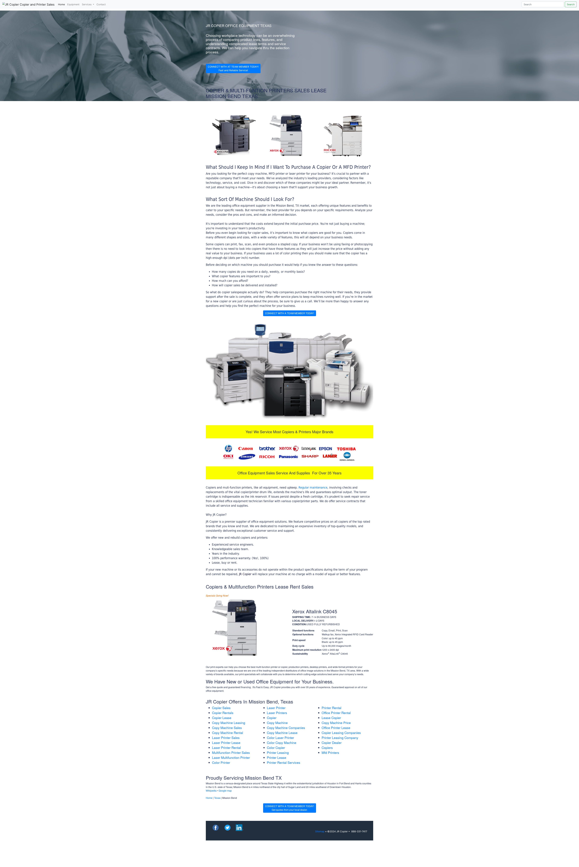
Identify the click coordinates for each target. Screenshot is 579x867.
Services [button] (87, 4)
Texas (217, 798)
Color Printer (221, 762)
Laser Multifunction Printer (231, 757)
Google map (225, 790)
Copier (271, 717)
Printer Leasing (278, 752)
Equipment (73, 4)
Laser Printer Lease (226, 742)
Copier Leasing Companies (341, 732)
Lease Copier (331, 717)
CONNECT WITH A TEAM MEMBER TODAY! (289, 313)
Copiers (327, 747)
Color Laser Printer (280, 737)
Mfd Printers (330, 752)
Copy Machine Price (336, 722)
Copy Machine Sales (227, 727)
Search (571, 4)
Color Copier (276, 747)
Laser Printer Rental (226, 747)
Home (62, 4)
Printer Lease (276, 757)
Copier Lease (221, 717)
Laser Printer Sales (226, 737)
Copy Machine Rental (227, 732)
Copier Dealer (332, 742)
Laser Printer (276, 707)
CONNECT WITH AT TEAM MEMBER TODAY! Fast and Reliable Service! (233, 68)
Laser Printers (277, 712)
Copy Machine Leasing (228, 722)
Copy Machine (277, 722)
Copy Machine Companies (286, 727)
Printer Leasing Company (340, 737)
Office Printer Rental (336, 712)
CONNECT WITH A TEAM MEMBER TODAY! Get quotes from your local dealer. (289, 807)
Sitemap (319, 831)
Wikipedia (211, 790)
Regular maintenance (313, 487)
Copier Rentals (222, 712)
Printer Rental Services (283, 762)
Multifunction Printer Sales (231, 752)
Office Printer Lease (336, 727)
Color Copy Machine (281, 742)
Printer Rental (331, 707)
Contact (101, 4)
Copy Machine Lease (282, 732)
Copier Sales (221, 707)
